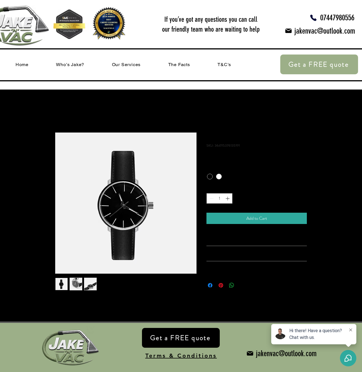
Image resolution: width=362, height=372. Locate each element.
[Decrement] (210, 198)
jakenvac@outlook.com (324, 31)
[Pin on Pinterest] (220, 285)
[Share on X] (242, 285)
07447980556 (337, 17)
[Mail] (288, 30)
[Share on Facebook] (210, 285)
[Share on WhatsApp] (231, 285)
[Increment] (228, 198)
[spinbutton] (219, 198)
